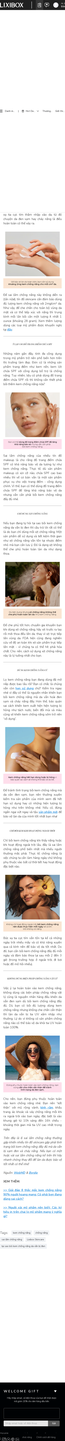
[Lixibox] (11, 5)
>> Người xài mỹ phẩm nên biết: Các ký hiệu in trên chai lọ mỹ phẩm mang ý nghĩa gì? (32, 1211)
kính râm (46, 1108)
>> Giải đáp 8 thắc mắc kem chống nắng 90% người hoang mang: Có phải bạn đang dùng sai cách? (32, 1194)
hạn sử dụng (25, 688)
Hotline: (4, 1433)
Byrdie (33, 1173)
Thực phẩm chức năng (27, 1434)
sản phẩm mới (48, 812)
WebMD (19, 1173)
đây (9, 330)
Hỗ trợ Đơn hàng (56, 1434)
